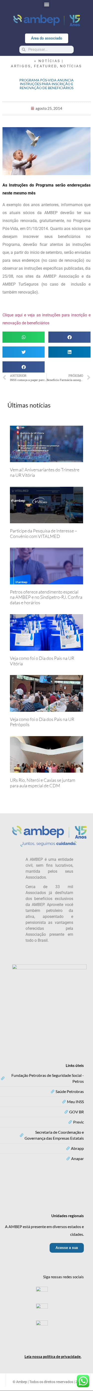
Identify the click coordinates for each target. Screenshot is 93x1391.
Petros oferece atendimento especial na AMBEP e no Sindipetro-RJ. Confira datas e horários (46, 597)
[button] (46, 4)
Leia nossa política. (53, 1356)
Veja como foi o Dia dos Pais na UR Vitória (42, 660)
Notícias (71, 66)
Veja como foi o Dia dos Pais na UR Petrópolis (42, 721)
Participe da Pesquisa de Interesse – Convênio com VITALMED (43, 533)
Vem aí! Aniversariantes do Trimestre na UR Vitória (44, 472)
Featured (45, 66)
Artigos (21, 66)
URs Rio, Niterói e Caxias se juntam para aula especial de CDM (42, 782)
